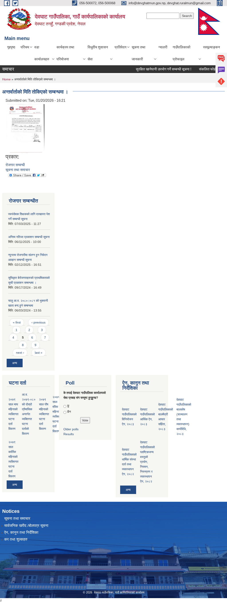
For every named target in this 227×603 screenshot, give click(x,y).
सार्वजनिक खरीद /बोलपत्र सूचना (26, 526)
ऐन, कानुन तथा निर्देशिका (21, 532)
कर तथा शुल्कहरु (15, 539)
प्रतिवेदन (120, 47)
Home (6, 79)
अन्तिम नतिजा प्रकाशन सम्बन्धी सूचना (29, 237)
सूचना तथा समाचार (18, 170)
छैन (69, 411)
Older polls (70, 429)
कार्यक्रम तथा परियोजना (65, 53)
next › (20, 352)
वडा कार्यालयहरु (41, 53)
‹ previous (38, 322)
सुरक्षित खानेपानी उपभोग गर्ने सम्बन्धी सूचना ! (158, 69)
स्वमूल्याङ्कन (211, 47)
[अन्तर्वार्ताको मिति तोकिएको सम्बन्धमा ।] (25, 128)
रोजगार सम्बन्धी (15, 165)
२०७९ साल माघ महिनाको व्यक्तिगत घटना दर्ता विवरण (13, 414)
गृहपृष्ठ (11, 47)
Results (68, 434)
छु (68, 405)
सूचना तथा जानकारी (138, 53)
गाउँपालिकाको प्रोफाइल (181, 53)
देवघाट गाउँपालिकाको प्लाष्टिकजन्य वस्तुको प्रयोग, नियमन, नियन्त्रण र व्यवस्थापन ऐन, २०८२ (147, 461)
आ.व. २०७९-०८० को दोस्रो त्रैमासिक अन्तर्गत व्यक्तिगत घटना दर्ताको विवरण (28, 414)
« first (17, 322)
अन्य (14, 363)
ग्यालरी (163, 47)
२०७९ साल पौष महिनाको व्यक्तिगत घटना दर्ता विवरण (44, 414)
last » (38, 352)
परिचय (25, 47)
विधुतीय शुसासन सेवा (98, 53)
